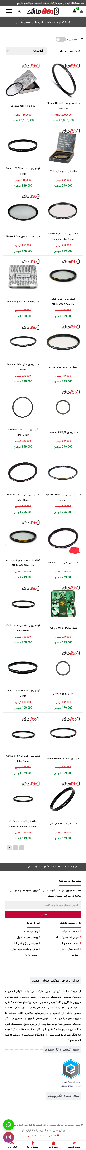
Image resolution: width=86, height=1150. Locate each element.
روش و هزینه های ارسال (25, 949)
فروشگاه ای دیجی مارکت (57, 22)
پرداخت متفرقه (70, 931)
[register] (81, 12)
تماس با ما (31, 955)
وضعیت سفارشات (69, 943)
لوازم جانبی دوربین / (32, 22)
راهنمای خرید (31, 931)
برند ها (75, 955)
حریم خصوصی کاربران (67, 937)
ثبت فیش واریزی (69, 949)
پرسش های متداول (27, 937)
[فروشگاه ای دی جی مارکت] (43, 11)
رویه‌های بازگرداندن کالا (26, 943)
